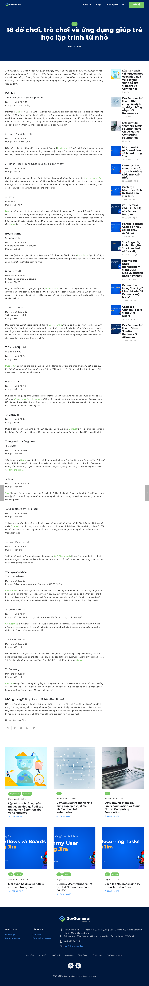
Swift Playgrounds (62, 556)
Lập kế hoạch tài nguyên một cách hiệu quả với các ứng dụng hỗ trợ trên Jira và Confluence (132, 79)
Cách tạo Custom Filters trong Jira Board (132, 311)
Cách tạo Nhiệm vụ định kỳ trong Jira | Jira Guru (132, 191)
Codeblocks (16, 526)
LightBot (73, 428)
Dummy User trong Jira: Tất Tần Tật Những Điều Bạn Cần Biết (132, 171)
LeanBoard (55, 955)
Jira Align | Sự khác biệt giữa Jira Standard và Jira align (131, 247)
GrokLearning (11, 623)
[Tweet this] (15, 728)
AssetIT (42, 955)
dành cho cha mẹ (16, 469)
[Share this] (8, 728)
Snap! (8, 493)
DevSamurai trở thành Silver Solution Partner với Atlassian (132, 331)
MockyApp (69, 955)
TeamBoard (83, 955)
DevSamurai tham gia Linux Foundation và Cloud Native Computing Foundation (132, 130)
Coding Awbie (55, 324)
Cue (13, 224)
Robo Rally (82, 255)
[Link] (13, 4)
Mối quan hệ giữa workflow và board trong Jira (132, 152)
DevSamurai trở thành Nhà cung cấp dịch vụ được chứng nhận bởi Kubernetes (132, 106)
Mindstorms (62, 148)
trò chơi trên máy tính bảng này (28, 399)
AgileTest (30, 955)
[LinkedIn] (78, 966)
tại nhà (78, 660)
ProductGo (97, 955)
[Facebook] (71, 966)
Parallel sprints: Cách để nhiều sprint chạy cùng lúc (132, 228)
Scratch (23, 460)
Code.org (9, 683)
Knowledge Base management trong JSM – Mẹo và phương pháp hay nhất (132, 268)
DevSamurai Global (115, 955)
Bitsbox (19, 111)
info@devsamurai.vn (73, 946)
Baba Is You (11, 365)
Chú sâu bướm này (92, 178)
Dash (7, 211)
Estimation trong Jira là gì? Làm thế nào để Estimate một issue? (132, 291)
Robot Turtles (51, 288)
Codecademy (11, 590)
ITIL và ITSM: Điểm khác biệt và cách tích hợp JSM (132, 210)
